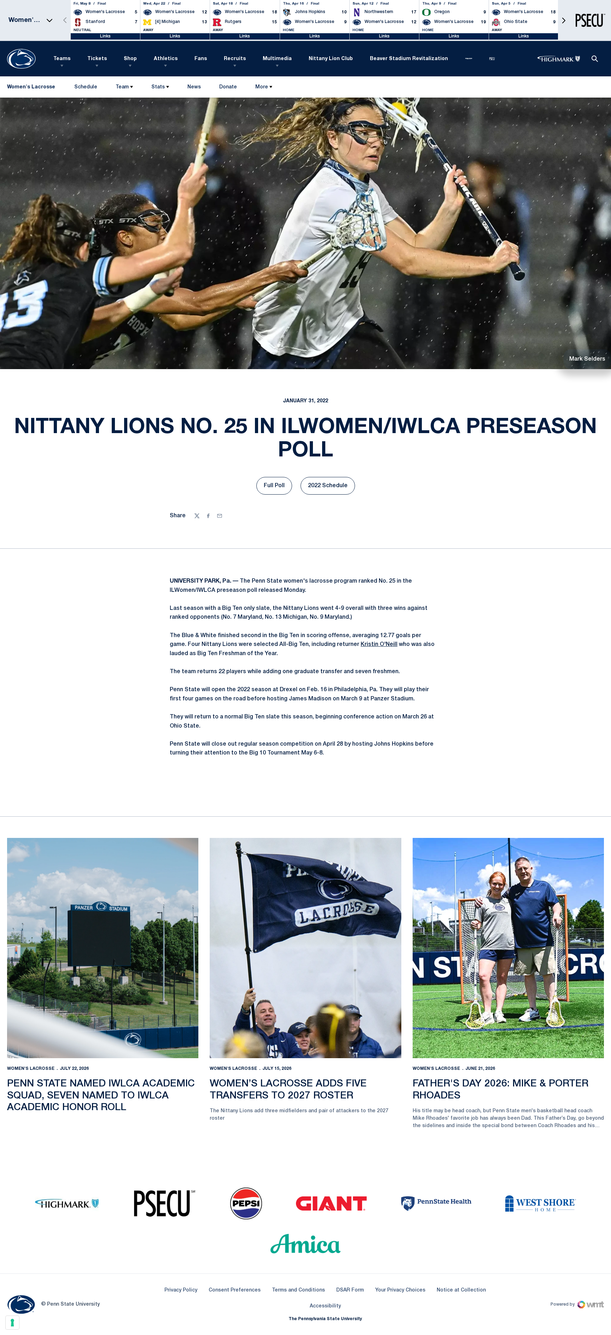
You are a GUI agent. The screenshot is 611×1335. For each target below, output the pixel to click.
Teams (61, 59)
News (194, 87)
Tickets (97, 59)
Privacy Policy (180, 1290)
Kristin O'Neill (379, 644)
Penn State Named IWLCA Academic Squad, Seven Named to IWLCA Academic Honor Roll (101, 1095)
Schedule (85, 87)
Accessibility (325, 1306)
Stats (158, 87)
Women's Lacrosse (30, 1069)
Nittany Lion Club (331, 59)
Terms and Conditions (298, 1290)
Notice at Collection (461, 1290)
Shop (130, 59)
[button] (563, 20)
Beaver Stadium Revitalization (409, 59)
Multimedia (277, 59)
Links (105, 36)
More (261, 87)
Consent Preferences (235, 1290)
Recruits (235, 59)
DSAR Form (350, 1290)
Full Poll (278, 487)
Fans (200, 59)
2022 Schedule (331, 487)
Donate (228, 88)
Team (122, 87)
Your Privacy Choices (400, 1290)
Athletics (166, 59)
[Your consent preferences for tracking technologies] (12, 1322)
